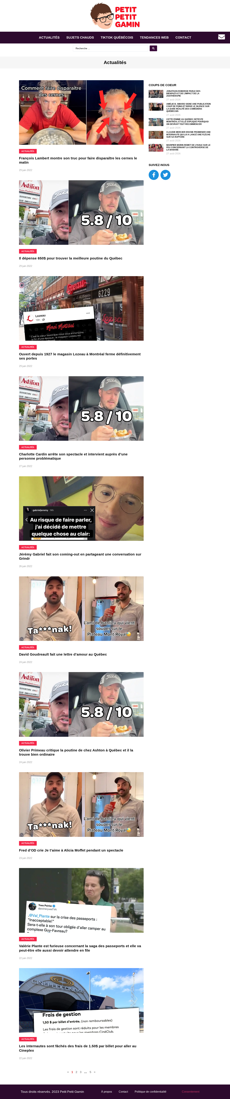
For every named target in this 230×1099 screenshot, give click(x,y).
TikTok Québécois (117, 37)
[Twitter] (165, 175)
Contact (183, 37)
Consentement (190, 1091)
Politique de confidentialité (150, 1091)
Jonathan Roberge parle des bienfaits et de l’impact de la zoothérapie (183, 93)
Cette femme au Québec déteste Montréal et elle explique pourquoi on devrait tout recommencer (187, 121)
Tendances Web (154, 37)
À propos (106, 1091)
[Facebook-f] (154, 175)
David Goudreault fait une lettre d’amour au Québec (63, 654)
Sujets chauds (80, 37)
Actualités (49, 37)
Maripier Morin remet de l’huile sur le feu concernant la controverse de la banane (188, 147)
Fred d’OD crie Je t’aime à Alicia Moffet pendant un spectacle (71, 850)
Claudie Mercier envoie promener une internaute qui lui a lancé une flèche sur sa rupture (188, 134)
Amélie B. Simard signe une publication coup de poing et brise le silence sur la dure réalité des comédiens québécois (188, 107)
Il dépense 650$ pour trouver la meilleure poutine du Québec (70, 258)
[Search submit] (153, 48)
